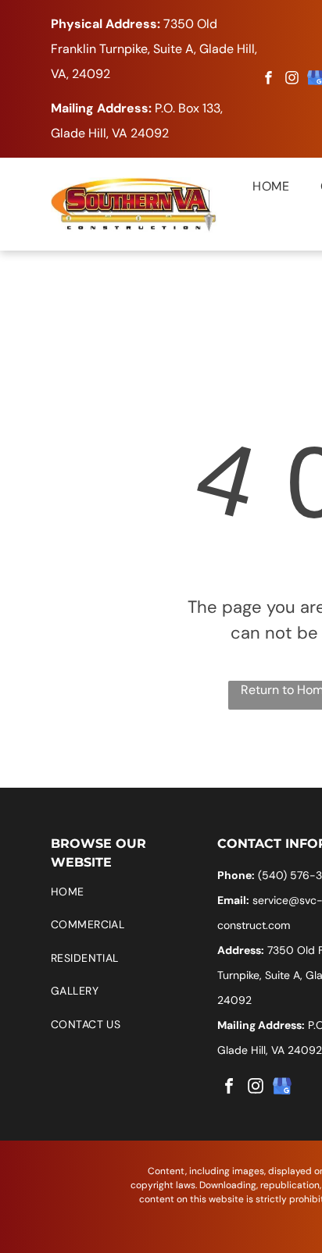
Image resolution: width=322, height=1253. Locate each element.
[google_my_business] (282, 1088)
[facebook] (269, 80)
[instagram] (292, 80)
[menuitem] (255, 186)
